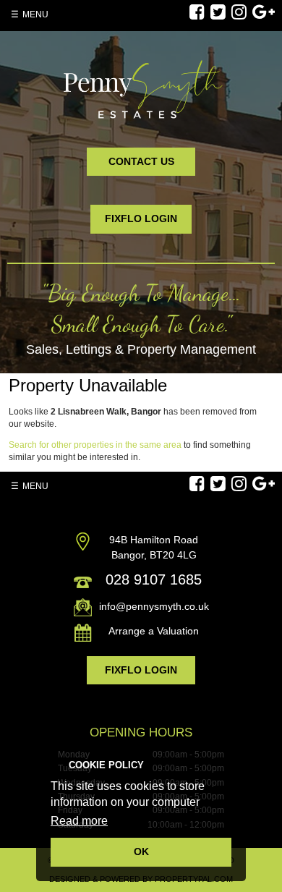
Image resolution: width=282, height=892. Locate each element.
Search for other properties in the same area (95, 445)
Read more (79, 821)
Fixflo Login (141, 218)
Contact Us (141, 161)
